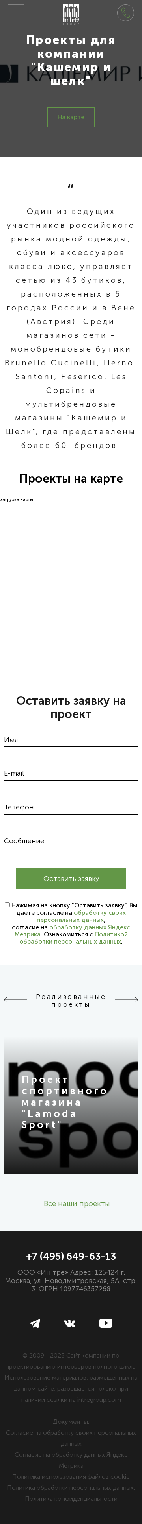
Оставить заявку (71, 878)
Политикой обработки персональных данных (73, 938)
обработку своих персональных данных (81, 916)
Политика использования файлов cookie (71, 1476)
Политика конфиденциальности (71, 1498)
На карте (71, 117)
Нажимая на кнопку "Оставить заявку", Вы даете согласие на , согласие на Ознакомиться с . (74, 923)
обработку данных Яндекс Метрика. (73, 930)
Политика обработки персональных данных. (71, 1487)
